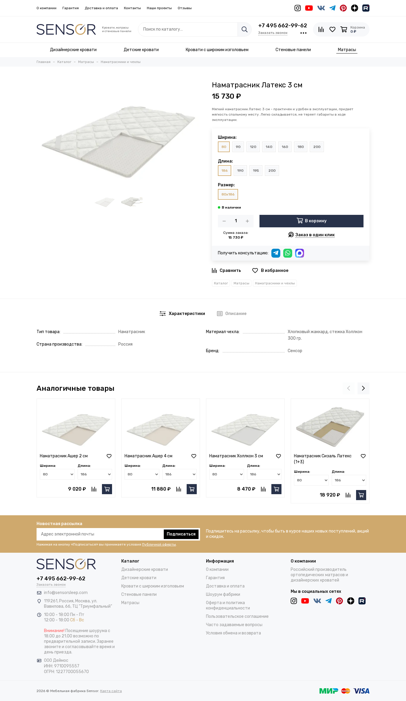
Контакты (132, 8)
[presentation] (349, 388)
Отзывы (185, 8)
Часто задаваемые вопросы (234, 624)
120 (253, 147)
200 (316, 147)
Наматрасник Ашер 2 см (64, 456)
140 (269, 147)
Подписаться (181, 534)
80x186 (228, 194)
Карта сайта (111, 691)
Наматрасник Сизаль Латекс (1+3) (323, 458)
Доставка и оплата (101, 8)
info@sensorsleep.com (66, 592)
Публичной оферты (159, 544)
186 (224, 170)
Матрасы (241, 283)
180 (301, 147)
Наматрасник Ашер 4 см (148, 456)
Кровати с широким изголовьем (152, 586)
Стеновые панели (139, 594)
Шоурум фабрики (223, 594)
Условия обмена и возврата (233, 633)
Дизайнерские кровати (144, 569)
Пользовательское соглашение (237, 616)
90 (238, 147)
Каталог (221, 283)
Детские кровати (138, 577)
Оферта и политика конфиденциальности (228, 605)
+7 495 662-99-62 (282, 25)
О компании (46, 8)
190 (240, 170)
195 (256, 170)
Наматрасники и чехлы (275, 283)
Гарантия (70, 8)
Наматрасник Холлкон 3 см (236, 456)
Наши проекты (159, 8)
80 (223, 147)
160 (285, 147)
